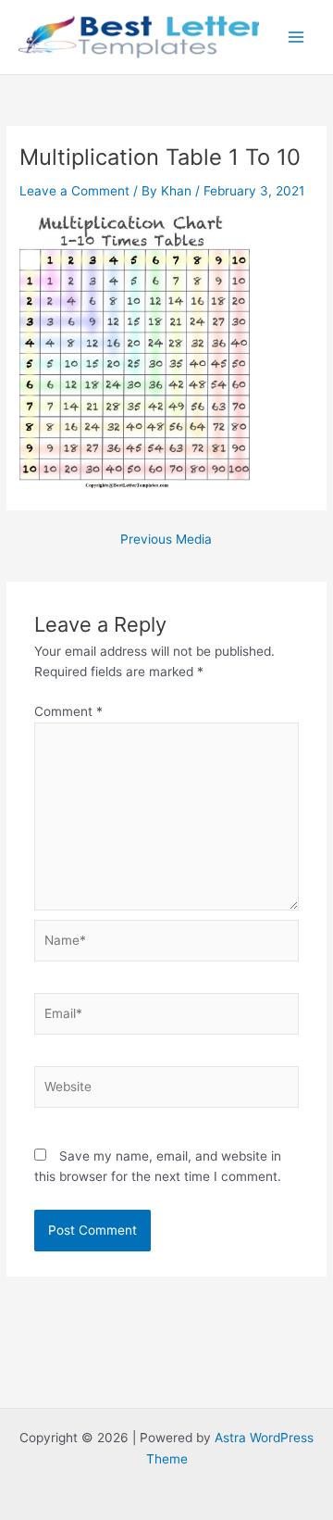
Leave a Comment (74, 190)
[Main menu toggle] (296, 38)
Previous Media (166, 540)
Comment (68, 711)
